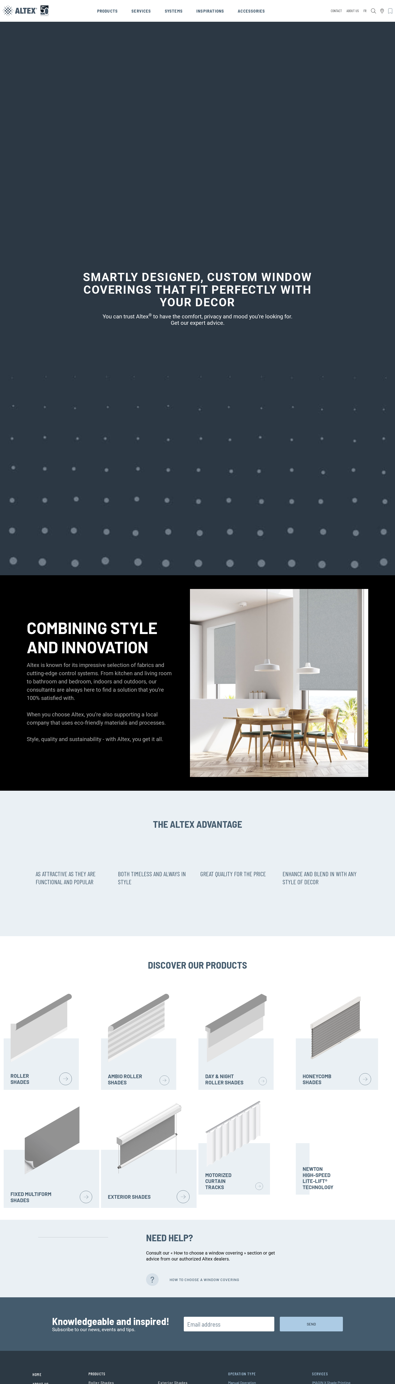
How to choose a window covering (204, 1279)
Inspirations (210, 10)
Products (107, 10)
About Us (353, 10)
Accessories (251, 10)
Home (37, 1374)
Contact (336, 10)
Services (141, 10)
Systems (174, 10)
